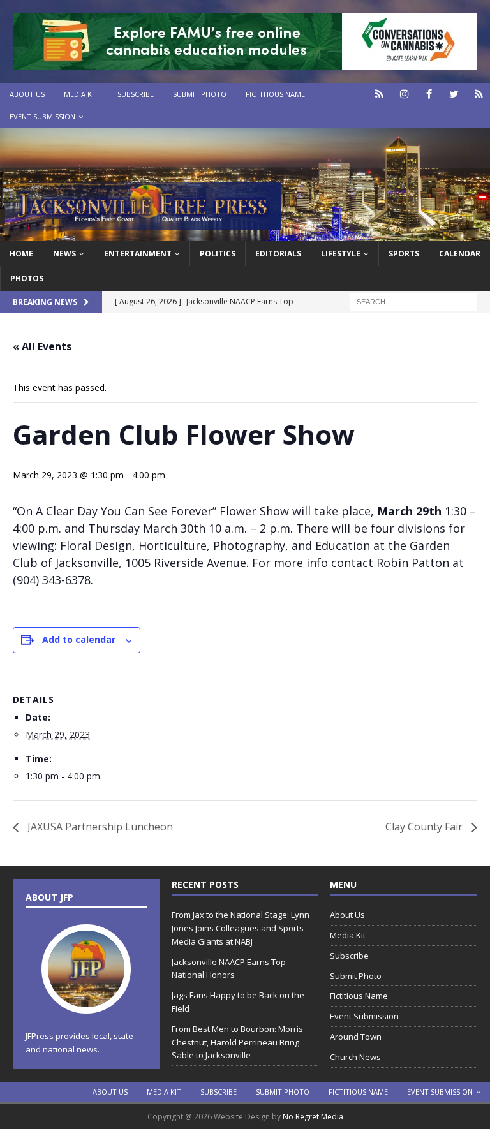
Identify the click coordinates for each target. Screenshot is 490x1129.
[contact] (379, 94)
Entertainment (138, 253)
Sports (404, 253)
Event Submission (42, 116)
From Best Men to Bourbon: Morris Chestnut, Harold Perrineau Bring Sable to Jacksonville (237, 1042)
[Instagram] (404, 94)
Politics (217, 253)
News (64, 253)
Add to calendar (78, 639)
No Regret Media (313, 1116)
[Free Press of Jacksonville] (245, 233)
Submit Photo (199, 94)
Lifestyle (340, 253)
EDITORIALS (278, 253)
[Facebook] (429, 94)
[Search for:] (413, 301)
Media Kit (81, 94)
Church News (355, 1057)
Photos (26, 278)
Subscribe (135, 94)
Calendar (459, 253)
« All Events (42, 346)
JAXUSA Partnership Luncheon (99, 827)
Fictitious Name (275, 94)
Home (21, 253)
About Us (27, 94)
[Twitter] (454, 94)
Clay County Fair (425, 827)
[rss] (479, 94)
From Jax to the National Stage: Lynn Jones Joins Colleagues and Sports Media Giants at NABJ (240, 928)
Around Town (356, 1036)
